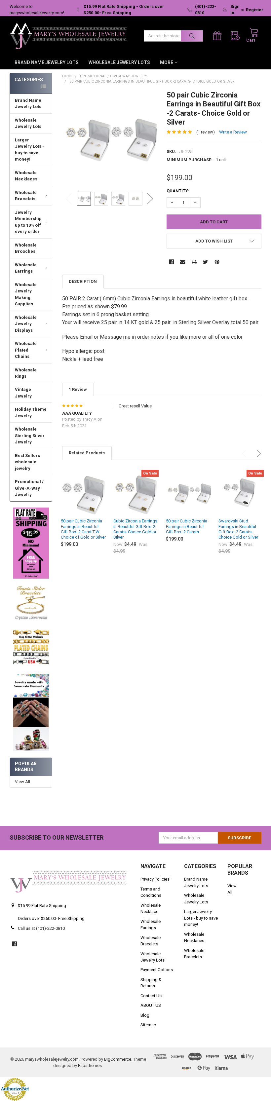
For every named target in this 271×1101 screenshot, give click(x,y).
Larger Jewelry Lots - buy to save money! (29, 149)
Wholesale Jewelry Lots (119, 62)
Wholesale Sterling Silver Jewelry (30, 435)
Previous (68, 199)
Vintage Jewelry (23, 393)
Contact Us (151, 995)
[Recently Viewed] (237, 36)
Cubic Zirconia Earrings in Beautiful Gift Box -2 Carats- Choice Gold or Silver (135, 529)
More (166, 62)
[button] (31, 543)
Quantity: (178, 190)
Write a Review (233, 132)
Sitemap (148, 1024)
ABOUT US (150, 1005)
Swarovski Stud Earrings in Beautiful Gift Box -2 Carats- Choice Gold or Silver (238, 529)
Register (254, 9)
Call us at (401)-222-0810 (41, 928)
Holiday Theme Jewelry (31, 412)
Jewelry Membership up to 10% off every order (28, 222)
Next (150, 199)
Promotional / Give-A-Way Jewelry (29, 488)
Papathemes (90, 1065)
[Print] (194, 262)
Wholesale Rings (26, 373)
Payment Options (156, 969)
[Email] (182, 262)
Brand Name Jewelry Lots (47, 62)
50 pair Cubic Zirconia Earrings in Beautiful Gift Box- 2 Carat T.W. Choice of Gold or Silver (83, 529)
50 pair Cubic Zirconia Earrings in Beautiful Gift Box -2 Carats (186, 526)
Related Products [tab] (87, 452)
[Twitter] (205, 262)
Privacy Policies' (155, 879)
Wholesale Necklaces (26, 176)
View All (22, 781)
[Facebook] (171, 262)
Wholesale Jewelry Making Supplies (26, 294)
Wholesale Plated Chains (26, 350)
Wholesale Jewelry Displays (26, 324)
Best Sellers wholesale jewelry (27, 462)
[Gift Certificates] (219, 36)
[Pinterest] (217, 262)
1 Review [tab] (78, 389)
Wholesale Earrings (26, 268)
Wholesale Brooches (26, 248)
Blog (144, 1015)
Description (83, 281)
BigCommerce (117, 1059)
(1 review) (205, 132)
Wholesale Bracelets (26, 196)
